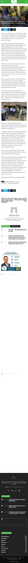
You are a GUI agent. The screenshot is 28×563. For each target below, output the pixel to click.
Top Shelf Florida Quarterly (12, 559)
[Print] (14, 29)
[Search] (26, 1)
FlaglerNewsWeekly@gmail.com (16, 487)
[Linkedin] (8, 29)
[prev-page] (2, 248)
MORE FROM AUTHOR (15, 226)
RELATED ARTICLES (6, 226)
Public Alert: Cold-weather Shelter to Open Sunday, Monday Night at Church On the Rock (7, 200)
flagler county (4, 183)
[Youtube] (19, 491)
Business (8, 557)
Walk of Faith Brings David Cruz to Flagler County (17, 506)
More (23, 557)
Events (19, 559)
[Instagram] (12, 490)
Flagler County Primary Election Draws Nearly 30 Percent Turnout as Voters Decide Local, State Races (17, 237)
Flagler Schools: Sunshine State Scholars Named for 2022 (20, 200)
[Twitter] (5, 29)
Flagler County (8, 19)
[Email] (11, 29)
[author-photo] (14, 213)
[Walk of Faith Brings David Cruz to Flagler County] (4, 507)
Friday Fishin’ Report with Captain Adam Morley (17, 500)
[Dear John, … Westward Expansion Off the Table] (4, 231)
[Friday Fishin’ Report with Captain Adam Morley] (4, 501)
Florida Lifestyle (14, 557)
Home (2, 4)
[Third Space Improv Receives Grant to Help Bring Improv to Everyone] (4, 513)
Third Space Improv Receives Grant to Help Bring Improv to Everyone (17, 512)
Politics (19, 557)
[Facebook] (2, 29)
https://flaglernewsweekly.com (14, 217)
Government (6, 4)
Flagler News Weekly (6, 25)
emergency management (10, 181)
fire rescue (18, 181)
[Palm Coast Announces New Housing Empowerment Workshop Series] (4, 243)
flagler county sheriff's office (13, 183)
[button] (2, 1)
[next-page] (4, 248)
